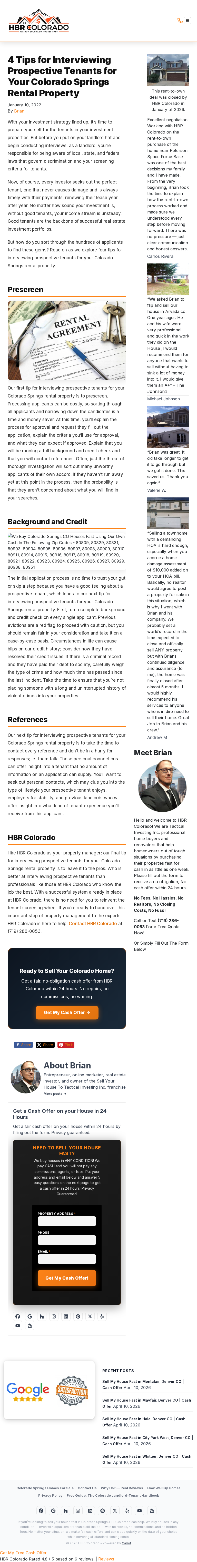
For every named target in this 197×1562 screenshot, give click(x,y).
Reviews (106, 1558)
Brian (19, 111)
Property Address (57, 1214)
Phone (44, 1232)
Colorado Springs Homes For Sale (45, 1488)
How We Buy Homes (164, 1488)
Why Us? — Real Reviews (122, 1488)
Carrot (126, 1543)
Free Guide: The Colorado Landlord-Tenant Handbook (113, 1495)
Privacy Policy (50, 1495)
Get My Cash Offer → (67, 1012)
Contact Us (87, 1488)
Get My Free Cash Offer (23, 1552)
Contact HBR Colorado (93, 923)
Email (44, 1251)
